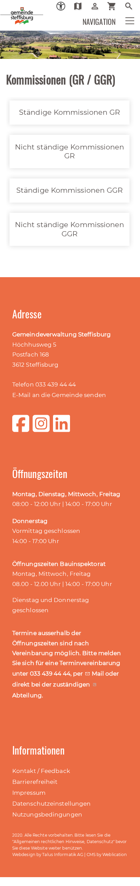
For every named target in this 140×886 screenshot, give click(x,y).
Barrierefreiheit (35, 781)
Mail (99, 673)
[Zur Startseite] (10, 10)
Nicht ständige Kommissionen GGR (69, 229)
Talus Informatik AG (62, 854)
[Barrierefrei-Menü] (60, 6)
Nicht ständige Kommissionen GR (69, 151)
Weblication (114, 854)
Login (97, 6)
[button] (125, 22)
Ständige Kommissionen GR (69, 112)
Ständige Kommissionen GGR (69, 190)
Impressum (29, 792)
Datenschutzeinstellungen (51, 803)
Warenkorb (114, 6)
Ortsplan (80, 6)
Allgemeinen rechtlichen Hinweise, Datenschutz (63, 841)
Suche (131, 6)
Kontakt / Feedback (41, 771)
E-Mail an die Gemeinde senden (59, 395)
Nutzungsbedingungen (47, 814)
